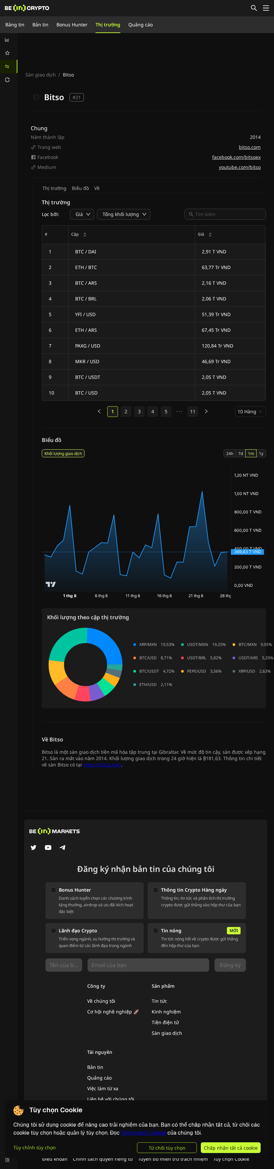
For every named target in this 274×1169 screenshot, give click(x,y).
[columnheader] (131, 235)
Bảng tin (14, 24)
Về (97, 188)
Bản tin (40, 24)
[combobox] (228, 214)
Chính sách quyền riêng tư (103, 1159)
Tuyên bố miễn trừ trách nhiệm (173, 1159)
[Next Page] (206, 411)
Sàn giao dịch (40, 74)
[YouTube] (48, 848)
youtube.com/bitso (240, 167)
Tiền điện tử (165, 1022)
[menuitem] (8, 39)
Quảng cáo (140, 24)
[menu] (8, 59)
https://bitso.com (102, 764)
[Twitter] (33, 848)
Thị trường (108, 24)
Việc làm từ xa (102, 1088)
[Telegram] (63, 848)
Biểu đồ (80, 188)
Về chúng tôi (101, 1001)
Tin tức (159, 1001)
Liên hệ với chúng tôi (110, 1099)
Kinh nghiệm (166, 1011)
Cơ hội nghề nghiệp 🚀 (113, 1011)
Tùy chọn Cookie (231, 1159)
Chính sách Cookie (143, 1132)
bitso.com (250, 147)
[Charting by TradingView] (51, 584)
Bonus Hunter (72, 24)
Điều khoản (54, 1159)
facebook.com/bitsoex (236, 157)
